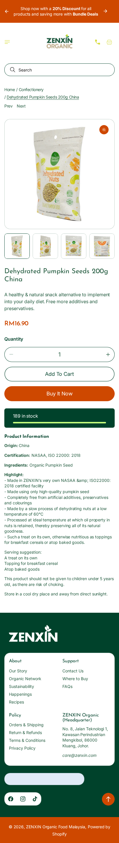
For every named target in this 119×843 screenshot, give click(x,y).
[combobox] (59, 70)
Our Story (18, 670)
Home (9, 89)
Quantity (13, 339)
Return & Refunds (25, 732)
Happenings (20, 694)
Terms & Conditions (27, 740)
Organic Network (25, 678)
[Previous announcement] (6, 11)
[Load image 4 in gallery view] (102, 246)
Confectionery (31, 89)
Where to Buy (75, 678)
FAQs (67, 686)
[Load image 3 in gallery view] (73, 246)
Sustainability (21, 686)
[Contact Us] (97, 42)
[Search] (11, 69)
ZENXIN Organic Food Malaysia (55, 826)
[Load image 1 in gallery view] (17, 246)
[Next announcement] (105, 11)
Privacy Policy (22, 748)
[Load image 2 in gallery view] (45, 246)
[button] (7, 42)
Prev (8, 105)
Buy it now (60, 394)
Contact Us (72, 670)
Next (21, 105)
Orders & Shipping (26, 724)
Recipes (16, 701)
